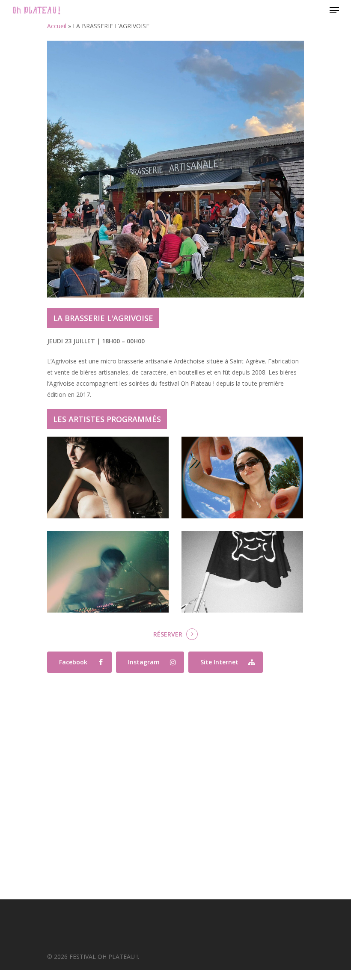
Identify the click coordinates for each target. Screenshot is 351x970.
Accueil (56, 26)
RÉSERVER (167, 634)
